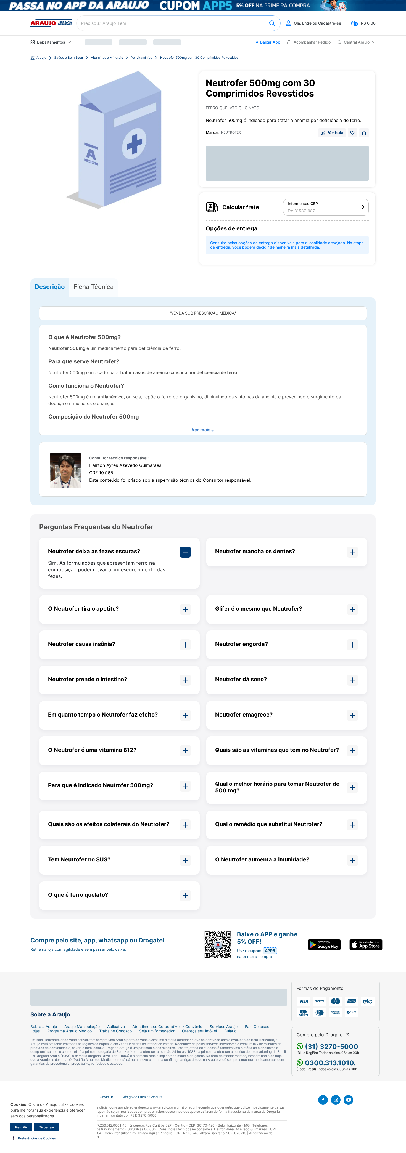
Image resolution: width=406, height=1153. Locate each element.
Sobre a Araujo (43, 1026)
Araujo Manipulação (82, 1026)
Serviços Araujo (224, 1026)
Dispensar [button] (46, 1127)
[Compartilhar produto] (364, 132)
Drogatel (334, 1034)
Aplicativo (116, 1026)
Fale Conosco (257, 1026)
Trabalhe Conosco (115, 1031)
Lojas (35, 1031)
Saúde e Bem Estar (68, 58)
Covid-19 (107, 1097)
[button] (33, 1138)
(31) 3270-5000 (330, 1047)
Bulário (230, 1031)
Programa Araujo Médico (69, 1031)
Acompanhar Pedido (312, 42)
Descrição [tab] (50, 286)
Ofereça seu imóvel (199, 1031)
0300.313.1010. (329, 1063)
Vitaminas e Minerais (107, 58)
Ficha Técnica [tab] (94, 286)
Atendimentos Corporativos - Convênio (167, 1026)
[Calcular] (362, 207)
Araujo (41, 58)
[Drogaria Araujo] (51, 23)
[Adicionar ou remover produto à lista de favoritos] (352, 132)
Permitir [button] (21, 1127)
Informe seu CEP (303, 203)
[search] (178, 23)
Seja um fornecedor (157, 1031)
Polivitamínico (141, 58)
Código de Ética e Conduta (142, 1097)
